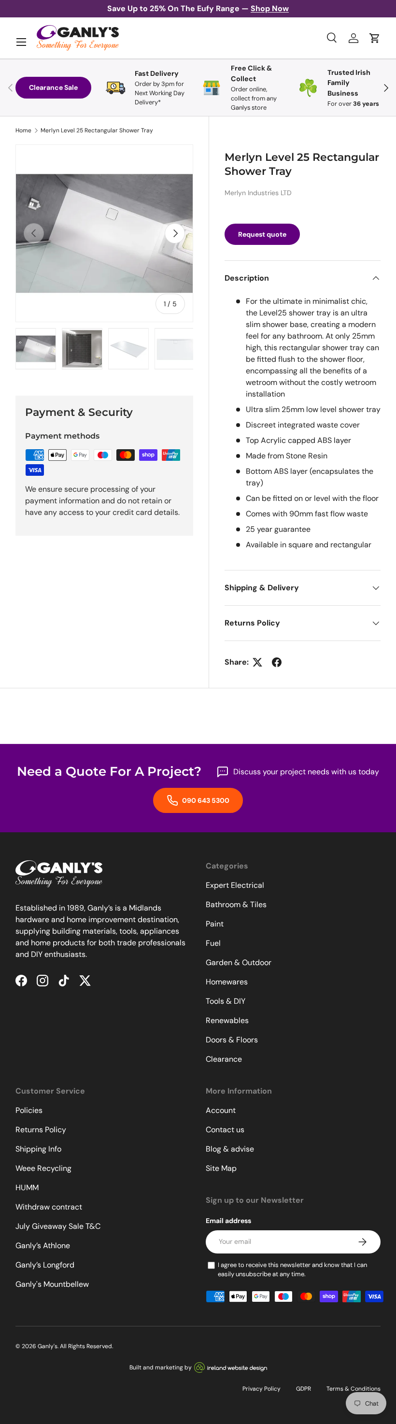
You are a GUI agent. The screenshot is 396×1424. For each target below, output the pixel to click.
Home (23, 130)
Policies (28, 1110)
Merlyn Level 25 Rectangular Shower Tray (97, 130)
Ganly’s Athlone (42, 1245)
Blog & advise (230, 1149)
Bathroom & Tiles (236, 904)
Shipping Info (38, 1149)
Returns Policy (40, 1130)
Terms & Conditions (353, 1389)
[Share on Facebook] (276, 662)
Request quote (262, 234)
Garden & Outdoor (238, 962)
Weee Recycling (43, 1168)
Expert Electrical (235, 885)
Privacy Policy (261, 1389)
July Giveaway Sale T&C (57, 1226)
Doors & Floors (232, 1040)
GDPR (303, 1389)
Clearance (224, 1059)
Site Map (221, 1168)
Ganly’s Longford (44, 1265)
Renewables (227, 1020)
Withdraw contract (48, 1207)
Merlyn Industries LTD (258, 192)
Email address (228, 1220)
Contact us (225, 1130)
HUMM (27, 1187)
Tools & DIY (225, 1001)
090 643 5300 (205, 800)
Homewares (227, 982)
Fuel (213, 943)
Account (221, 1110)
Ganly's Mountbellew (52, 1284)
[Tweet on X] (257, 662)
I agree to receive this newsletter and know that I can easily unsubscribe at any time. (292, 1270)
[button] (374, 38)
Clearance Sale (53, 87)
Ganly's (47, 1346)
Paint (215, 924)
